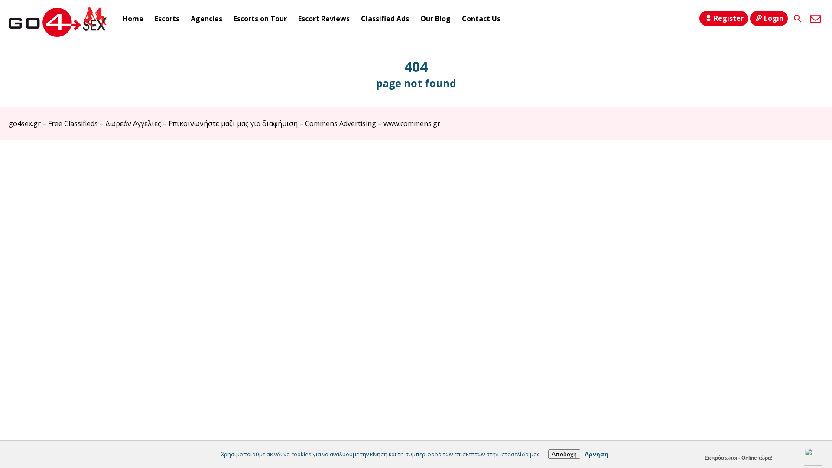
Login (773, 18)
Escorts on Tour (260, 18)
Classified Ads (385, 18)
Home (133, 18)
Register (729, 18)
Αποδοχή (564, 454)
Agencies (206, 18)
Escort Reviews (324, 18)
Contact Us (481, 18)
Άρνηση (596, 454)
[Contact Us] (815, 18)
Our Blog (435, 18)
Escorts (167, 18)
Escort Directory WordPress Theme (811, 156)
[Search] (798, 18)
